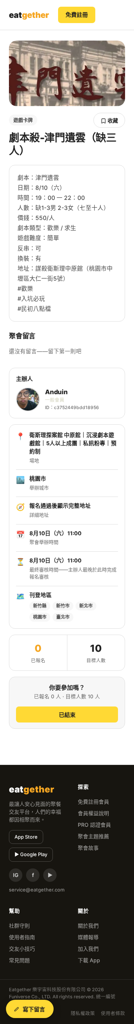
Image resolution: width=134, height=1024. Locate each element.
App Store (26, 837)
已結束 (67, 714)
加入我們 (88, 948)
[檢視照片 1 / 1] (67, 73)
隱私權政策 (83, 1013)
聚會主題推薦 (93, 836)
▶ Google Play (31, 854)
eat (29, 15)
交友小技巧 (22, 948)
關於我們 (88, 925)
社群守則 (19, 925)
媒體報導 (88, 937)
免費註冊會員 (93, 801)
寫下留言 (34, 1009)
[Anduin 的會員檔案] (28, 399)
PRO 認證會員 (94, 825)
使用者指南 (22, 937)
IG (16, 875)
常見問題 (19, 960)
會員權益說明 (93, 813)
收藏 (112, 120)
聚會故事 (88, 848)
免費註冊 (77, 14)
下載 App (89, 960)
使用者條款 (113, 1013)
